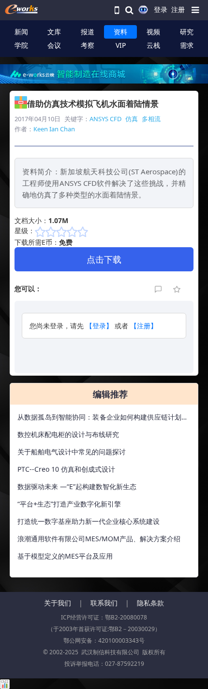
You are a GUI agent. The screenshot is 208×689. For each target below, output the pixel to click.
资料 (120, 31)
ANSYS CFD (105, 118)
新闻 (21, 31)
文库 (54, 31)
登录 (160, 9)
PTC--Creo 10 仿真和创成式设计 (66, 469)
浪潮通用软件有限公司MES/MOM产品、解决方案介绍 (98, 538)
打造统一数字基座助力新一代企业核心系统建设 (88, 521)
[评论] (159, 288)
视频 (153, 31)
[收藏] (177, 288)
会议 (54, 45)
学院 (21, 45)
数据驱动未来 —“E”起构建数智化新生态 (76, 486)
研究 (186, 31)
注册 (178, 9)
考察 (87, 45)
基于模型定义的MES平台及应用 (65, 556)
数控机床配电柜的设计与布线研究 (68, 434)
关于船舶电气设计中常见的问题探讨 (71, 451)
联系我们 (104, 602)
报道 (87, 31)
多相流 (151, 118)
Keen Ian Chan (54, 129)
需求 (186, 45)
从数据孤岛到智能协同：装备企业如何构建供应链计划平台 (102, 419)
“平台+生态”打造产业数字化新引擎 (69, 503)
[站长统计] (5, 683)
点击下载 (104, 259)
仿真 (131, 118)
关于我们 (57, 602)
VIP (121, 45)
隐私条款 (150, 602)
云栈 (153, 45)
